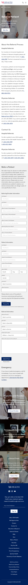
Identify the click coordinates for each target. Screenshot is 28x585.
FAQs (14, 534)
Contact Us (14, 526)
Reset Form (6, 361)
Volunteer (14, 542)
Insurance (3, 281)
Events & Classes (14, 531)
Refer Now (5, 30)
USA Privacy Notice (14, 562)
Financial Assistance (14, 548)
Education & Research (14, 528)
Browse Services (14, 440)
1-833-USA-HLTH (8, 123)
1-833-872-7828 (6, 144)
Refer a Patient (7, 7)
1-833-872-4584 (19, 158)
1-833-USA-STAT (7, 142)
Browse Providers (14, 411)
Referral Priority (4, 314)
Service (3, 326)
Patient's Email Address (6, 257)
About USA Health (14, 517)
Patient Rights (14, 571)
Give (14, 537)
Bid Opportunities (14, 520)
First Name (3, 196)
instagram (12, 491)
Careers (14, 523)
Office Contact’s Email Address (8, 208)
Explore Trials (14, 476)
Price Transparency (14, 551)
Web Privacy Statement (14, 564)
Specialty (3, 320)
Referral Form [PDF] (7, 116)
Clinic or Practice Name (6, 232)
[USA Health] (14, 487)
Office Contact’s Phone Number (8, 214)
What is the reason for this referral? (9, 338)
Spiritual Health (14, 554)
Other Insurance (5, 287)
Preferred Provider (5, 332)
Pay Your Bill (14, 545)
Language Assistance (14, 569)
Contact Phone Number (6, 263)
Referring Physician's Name (7, 226)
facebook (9, 491)
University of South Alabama (14, 556)
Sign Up (14, 511)
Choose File (6, 304)
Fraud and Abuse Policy (14, 567)
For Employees (14, 574)
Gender (3, 275)
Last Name (3, 202)
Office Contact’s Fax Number (7, 220)
